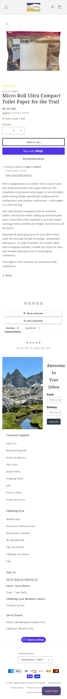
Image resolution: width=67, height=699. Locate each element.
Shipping (6, 113)
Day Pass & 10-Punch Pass (20, 526)
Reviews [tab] (10, 328)
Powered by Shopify (36, 683)
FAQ (8, 561)
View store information (19, 175)
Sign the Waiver (15, 547)
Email (50, 394)
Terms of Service (15, 499)
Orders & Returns (16, 457)
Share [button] (8, 275)
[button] (6, 7)
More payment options (33, 158)
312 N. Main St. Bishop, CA (22, 579)
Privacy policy (17, 687)
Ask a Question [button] (35, 320)
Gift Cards (12, 464)
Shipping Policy (15, 478)
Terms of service (34, 687)
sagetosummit (20, 683)
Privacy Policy (14, 492)
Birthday (52, 407)
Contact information (35, 692)
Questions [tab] (30, 328)
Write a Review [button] (35, 313)
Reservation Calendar (18, 533)
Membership (13, 519)
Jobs (8, 485)
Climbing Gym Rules (17, 554)
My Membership (15, 540)
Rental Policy (13, 471)
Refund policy (54, 683)
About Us (11, 443)
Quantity (6, 124)
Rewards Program (16, 450)
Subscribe (54, 421)
